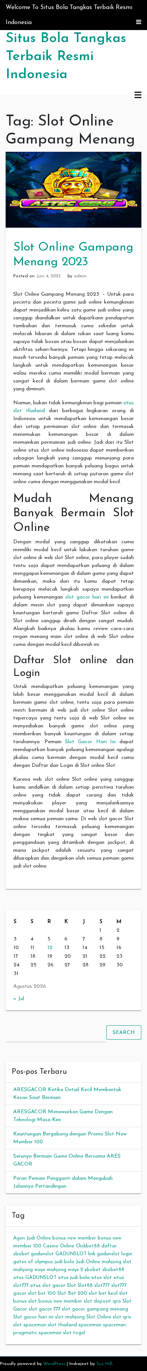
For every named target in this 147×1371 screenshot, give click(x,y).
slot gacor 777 (44, 1309)
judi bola (64, 1261)
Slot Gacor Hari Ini (90, 742)
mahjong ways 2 (65, 1269)
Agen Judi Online (32, 1238)
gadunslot (42, 1254)
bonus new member (74, 1238)
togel (79, 1332)
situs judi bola (74, 1277)
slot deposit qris (102, 1301)
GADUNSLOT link (75, 1254)
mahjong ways (29, 1269)
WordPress (54, 1364)
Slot (71, 1285)
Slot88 (85, 1285)
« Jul (18, 999)
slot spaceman (29, 1325)
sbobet (92, 1269)
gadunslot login (114, 1254)
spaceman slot (55, 1332)
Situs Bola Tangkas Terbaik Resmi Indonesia (66, 57)
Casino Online (58, 1246)
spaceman (89, 1325)
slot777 (102, 1285)
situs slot (101, 1277)
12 (49, 948)
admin (80, 276)
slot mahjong (70, 1317)
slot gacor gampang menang (95, 1309)
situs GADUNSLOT (35, 1277)
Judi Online (88, 1261)
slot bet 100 (42, 1293)
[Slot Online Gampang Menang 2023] (73, 189)
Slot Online (98, 1317)
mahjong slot (117, 1261)
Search (124, 1032)
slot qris (122, 1317)
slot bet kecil (103, 1293)
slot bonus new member (55, 1301)
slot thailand (62, 1325)
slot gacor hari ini (87, 597)
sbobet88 (113, 1269)
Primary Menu (138, 95)
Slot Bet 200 (72, 1293)
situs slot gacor (48, 1285)
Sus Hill (104, 1364)
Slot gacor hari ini (33, 1317)
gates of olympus (33, 1261)
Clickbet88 (88, 1246)
